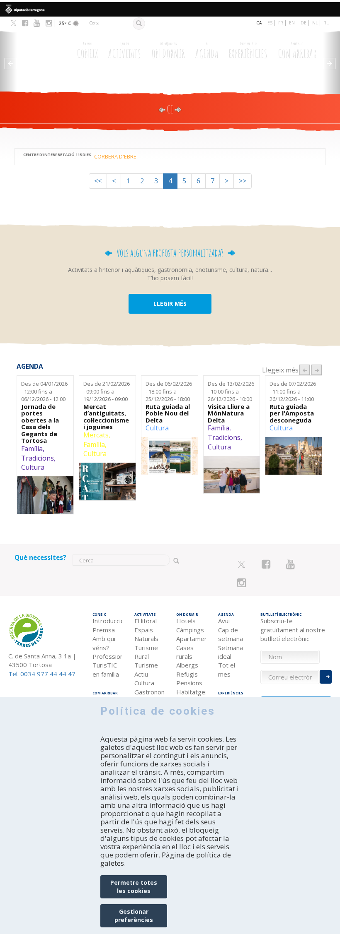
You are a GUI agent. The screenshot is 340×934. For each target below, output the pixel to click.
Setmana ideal (230, 651)
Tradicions (37, 458)
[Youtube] (37, 23)
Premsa (103, 630)
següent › (316, 370)
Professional (107, 656)
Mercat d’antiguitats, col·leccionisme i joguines (106, 416)
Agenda (206, 50)
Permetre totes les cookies (133, 887)
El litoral (145, 621)
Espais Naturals (146, 634)
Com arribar (296, 50)
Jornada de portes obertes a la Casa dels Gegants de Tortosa (40, 423)
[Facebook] (25, 23)
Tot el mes (226, 669)
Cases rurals (185, 651)
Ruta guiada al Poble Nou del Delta (168, 413)
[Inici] (40, 51)
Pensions (189, 683)
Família (32, 448)
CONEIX (87, 50)
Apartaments (191, 638)
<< (98, 180)
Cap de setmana (230, 634)
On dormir (168, 50)
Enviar (326, 677)
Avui (224, 621)
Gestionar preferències (133, 916)
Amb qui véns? (103, 642)
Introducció (107, 621)
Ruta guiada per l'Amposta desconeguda (292, 413)
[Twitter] (13, 23)
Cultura (32, 467)
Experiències (247, 50)
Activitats (124, 50)
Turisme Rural (146, 651)
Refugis (187, 674)
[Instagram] (49, 23)
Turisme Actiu (146, 669)
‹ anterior (304, 370)
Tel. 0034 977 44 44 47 (41, 674)
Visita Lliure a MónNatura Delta (229, 413)
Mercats (96, 434)
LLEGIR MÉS (170, 303)
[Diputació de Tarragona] (170, 9)
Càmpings (190, 630)
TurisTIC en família (105, 669)
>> (242, 180)
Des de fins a (44, 391)
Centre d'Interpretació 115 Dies (57, 155)
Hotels (186, 621)
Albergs (187, 665)
